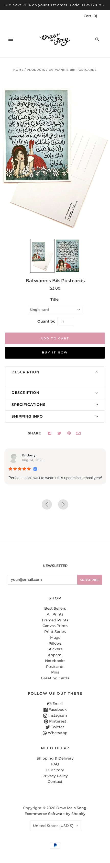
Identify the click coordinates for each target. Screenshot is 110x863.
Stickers (55, 649)
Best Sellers (55, 608)
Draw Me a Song (71, 808)
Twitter (57, 727)
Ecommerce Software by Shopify (55, 813)
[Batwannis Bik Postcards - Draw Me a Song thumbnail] (42, 256)
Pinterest (57, 721)
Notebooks (55, 660)
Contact (55, 781)
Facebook (57, 709)
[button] (55, 372)
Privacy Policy (55, 776)
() (90, 16)
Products (36, 70)
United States (53, 825)
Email (57, 703)
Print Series (55, 631)
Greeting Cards (55, 678)
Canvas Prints (55, 625)
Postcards (55, 666)
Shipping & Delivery (55, 758)
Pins (55, 672)
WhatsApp (57, 732)
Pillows (55, 643)
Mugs (55, 637)
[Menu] (11, 39)
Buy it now (55, 352)
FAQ (55, 764)
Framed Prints (55, 620)
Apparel (55, 655)
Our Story (55, 770)
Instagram (57, 715)
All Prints (55, 614)
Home (18, 70)
